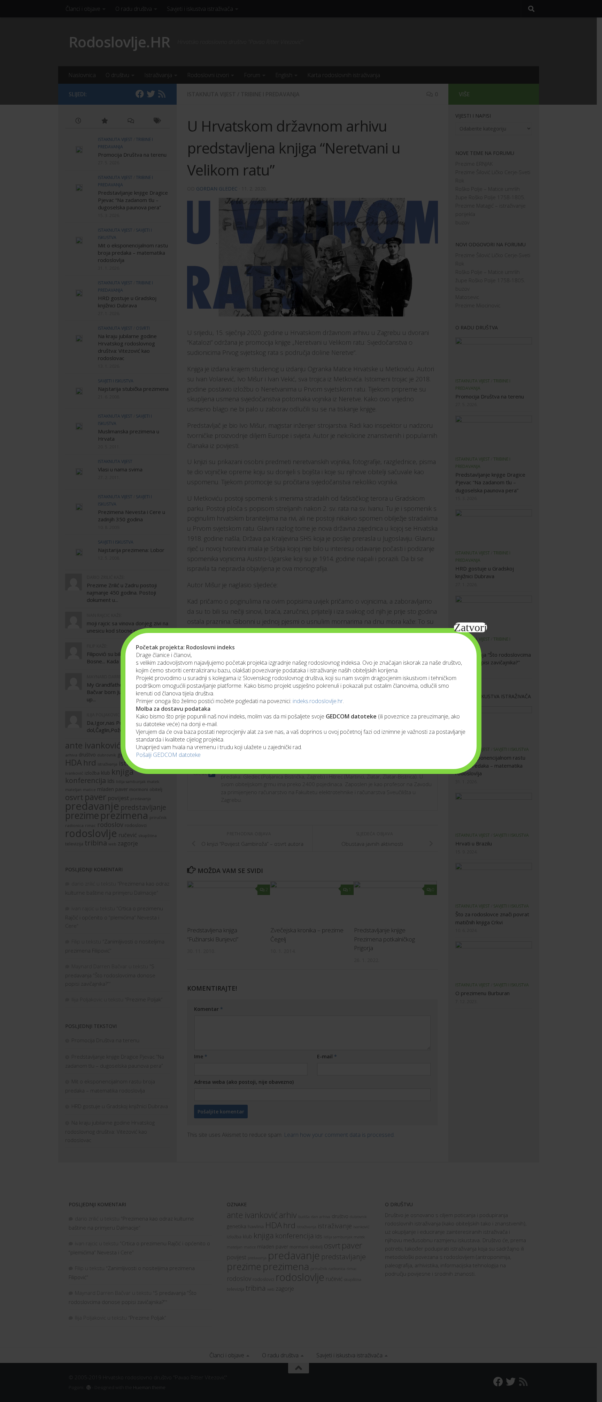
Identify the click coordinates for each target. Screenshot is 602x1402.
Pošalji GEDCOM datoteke (168, 755)
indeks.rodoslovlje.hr (318, 701)
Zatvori (470, 627)
